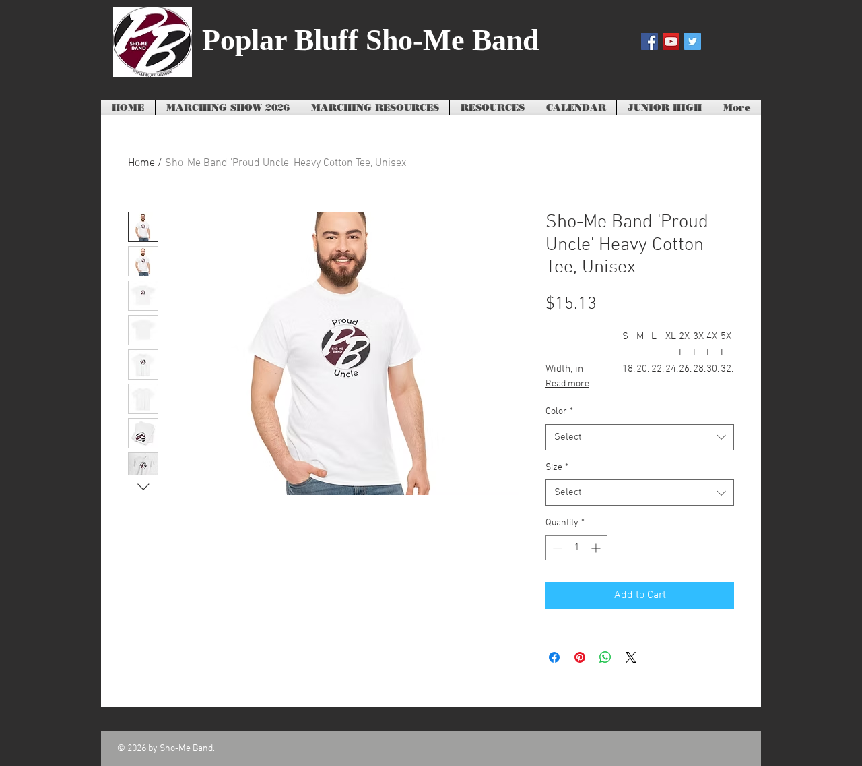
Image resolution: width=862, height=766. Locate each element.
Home (141, 163)
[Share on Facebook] (554, 657)
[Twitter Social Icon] (692, 41)
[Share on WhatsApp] (605, 657)
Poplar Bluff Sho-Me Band (370, 40)
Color (559, 411)
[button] (374, 108)
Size (556, 467)
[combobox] (639, 437)
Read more (567, 384)
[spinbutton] (576, 548)
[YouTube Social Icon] (671, 41)
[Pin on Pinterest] (580, 657)
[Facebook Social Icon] (649, 41)
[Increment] (597, 548)
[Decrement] (556, 548)
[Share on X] (631, 657)
